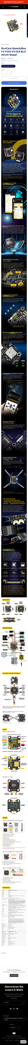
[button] (3, 6)
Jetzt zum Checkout (14, 83)
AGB (6, 1040)
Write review (14, 975)
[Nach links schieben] (10, 40)
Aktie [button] (4, 953)
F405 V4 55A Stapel (9, 66)
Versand (3, 60)
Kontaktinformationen (19, 1040)
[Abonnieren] (23, 1003)
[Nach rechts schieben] (17, 40)
